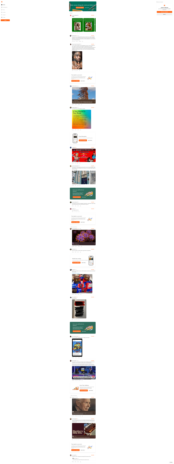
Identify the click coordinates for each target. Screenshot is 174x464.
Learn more (87, 7)
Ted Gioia (73, 269)
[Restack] (77, 32)
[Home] (2, 2)
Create (5, 20)
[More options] (95, 15)
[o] (77, 347)
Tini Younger (74, 418)
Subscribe (92, 15)
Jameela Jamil (74, 35)
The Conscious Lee (75, 336)
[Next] (95, 25)
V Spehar (73, 147)
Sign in (164, 14)
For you (71, 13)
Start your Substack (79, 7)
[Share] (79, 32)
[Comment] (75, 32)
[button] (5, 5)
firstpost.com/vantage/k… (76, 273)
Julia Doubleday (74, 228)
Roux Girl (75, 436)
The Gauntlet (75, 243)
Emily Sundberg (74, 15)
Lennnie (73, 208)
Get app (171, 462)
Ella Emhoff (74, 249)
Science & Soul (74, 85)
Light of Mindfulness (76, 411)
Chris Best (73, 455)
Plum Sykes (74, 297)
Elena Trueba (75, 458)
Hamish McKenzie (75, 165)
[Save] (94, 101)
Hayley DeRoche (74, 107)
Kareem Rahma (74, 202)
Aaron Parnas (74, 360)
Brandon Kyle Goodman (76, 44)
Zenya (73, 397)
